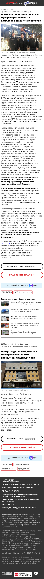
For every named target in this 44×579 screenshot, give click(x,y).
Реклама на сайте (10, 491)
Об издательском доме (13, 485)
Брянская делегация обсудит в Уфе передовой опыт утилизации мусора (24, 332)
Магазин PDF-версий (23, 488)
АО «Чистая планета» (28, 58)
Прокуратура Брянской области (14, 390)
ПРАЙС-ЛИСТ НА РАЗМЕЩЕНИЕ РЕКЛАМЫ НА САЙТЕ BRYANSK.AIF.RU (20, 495)
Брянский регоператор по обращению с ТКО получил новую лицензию (25, 310)
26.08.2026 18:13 (7, 344)
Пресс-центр (33, 485)
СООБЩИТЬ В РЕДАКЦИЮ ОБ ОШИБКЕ (19, 508)
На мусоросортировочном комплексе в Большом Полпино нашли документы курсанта (25, 325)
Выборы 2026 (8, 505)
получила (5, 243)
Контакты (7, 488)
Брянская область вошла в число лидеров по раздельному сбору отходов (26, 303)
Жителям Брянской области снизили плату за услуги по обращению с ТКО (24, 317)
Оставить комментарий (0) (22, 275)
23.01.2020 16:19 (7, 9)
